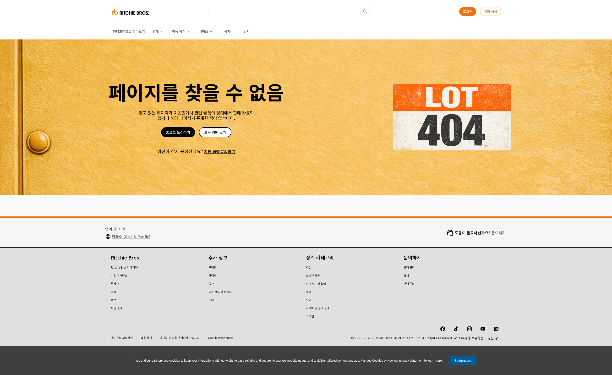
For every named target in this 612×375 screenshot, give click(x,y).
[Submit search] (365, 11)
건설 (308, 267)
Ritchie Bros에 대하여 (124, 267)
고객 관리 (409, 267)
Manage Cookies (372, 360)
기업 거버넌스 (119, 275)
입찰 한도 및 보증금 (220, 292)
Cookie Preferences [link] (220, 338)
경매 (156, 31)
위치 (246, 31)
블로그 (115, 300)
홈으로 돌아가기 (178, 132)
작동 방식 (179, 31)
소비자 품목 (313, 275)
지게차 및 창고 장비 (317, 308)
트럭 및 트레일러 (316, 283)
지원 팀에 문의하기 (219, 151)
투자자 (115, 283)
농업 (308, 292)
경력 (113, 292)
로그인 (467, 11)
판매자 (212, 275)
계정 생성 (490, 11)
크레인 (310, 316)
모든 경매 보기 (215, 132)
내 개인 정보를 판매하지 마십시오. (180, 338)
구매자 (212, 267)
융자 (227, 31)
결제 (211, 300)
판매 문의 (409, 283)
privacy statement (411, 360)
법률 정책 (146, 338)
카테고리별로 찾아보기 (129, 31)
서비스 (203, 31)
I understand (463, 361)
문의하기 (498, 233)
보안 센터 (116, 308)
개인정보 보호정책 (122, 338)
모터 (308, 300)
